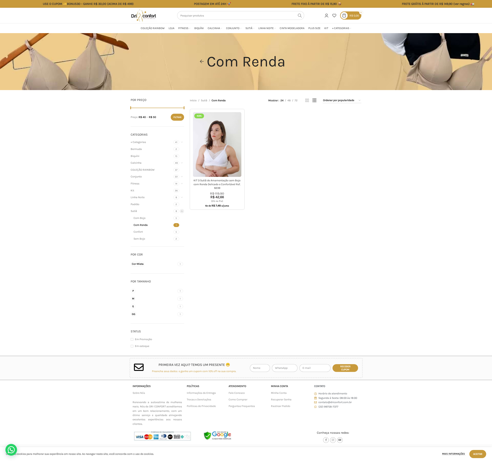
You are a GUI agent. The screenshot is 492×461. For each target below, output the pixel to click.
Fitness (135, 183)
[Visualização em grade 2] (307, 100)
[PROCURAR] (299, 15)
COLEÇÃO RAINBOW (143, 169)
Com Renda (141, 225)
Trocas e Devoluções (199, 399)
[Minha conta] (326, 15)
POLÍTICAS (193, 386)
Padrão (135, 204)
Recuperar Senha (281, 399)
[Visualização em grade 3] (314, 100)
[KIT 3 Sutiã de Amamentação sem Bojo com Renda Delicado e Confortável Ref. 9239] (217, 144)
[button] (11, 450)
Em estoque (142, 346)
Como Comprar (238, 399)
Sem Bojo (139, 238)
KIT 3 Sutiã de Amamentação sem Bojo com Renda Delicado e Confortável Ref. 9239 (217, 184)
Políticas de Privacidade (201, 406)
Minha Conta (279, 393)
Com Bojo (140, 218)
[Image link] (162, 435)
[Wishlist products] (334, 15)
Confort (138, 231)
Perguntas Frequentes (242, 406)
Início (193, 100)
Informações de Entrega (201, 393)
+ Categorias (138, 142)
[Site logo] (144, 15)
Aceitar (477, 453)
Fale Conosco (237, 393)
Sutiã (134, 211)
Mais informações (453, 453)
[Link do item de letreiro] (411, 3)
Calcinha (136, 162)
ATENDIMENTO (237, 386)
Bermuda (136, 149)
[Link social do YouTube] (340, 440)
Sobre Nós (139, 393)
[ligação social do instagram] (333, 440)
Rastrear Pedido (280, 406)
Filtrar (177, 117)
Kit (132, 190)
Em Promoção (143, 339)
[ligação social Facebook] (326, 440)
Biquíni (135, 156)
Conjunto (136, 176)
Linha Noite (138, 197)
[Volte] (202, 61)
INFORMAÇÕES (142, 386)
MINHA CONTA (279, 386)
